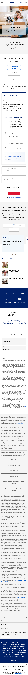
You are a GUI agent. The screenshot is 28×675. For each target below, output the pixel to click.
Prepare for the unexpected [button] (12, 74)
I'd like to (3, 617)
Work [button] (17, 226)
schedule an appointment (14, 197)
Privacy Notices (18, 673)
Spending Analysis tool (13, 156)
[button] (2, 3)
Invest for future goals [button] (12, 79)
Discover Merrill (5, 620)
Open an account (6, 302)
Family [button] (6, 226)
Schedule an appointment (19, 302)
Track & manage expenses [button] (12, 68)
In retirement (20, 324)
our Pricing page (19, 423)
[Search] (26, 3)
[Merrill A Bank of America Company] (14, 2)
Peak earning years (13, 321)
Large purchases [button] (13, 230)
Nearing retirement (8, 324)
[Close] (26, 664)
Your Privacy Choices (14, 654)
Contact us (3, 624)
